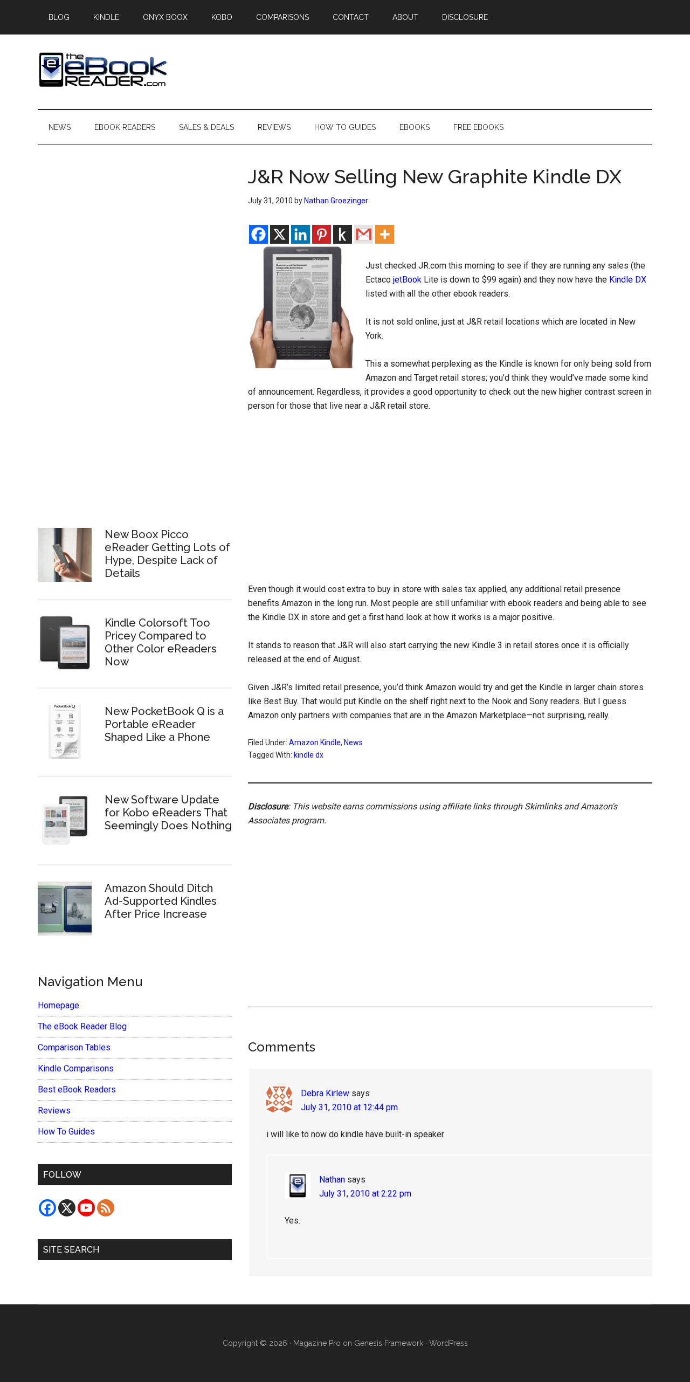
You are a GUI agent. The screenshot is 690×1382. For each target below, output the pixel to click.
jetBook (407, 279)
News (353, 742)
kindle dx (308, 755)
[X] (279, 234)
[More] (384, 234)
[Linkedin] (300, 234)
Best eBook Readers (77, 1089)
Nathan (332, 1179)
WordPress (448, 1343)
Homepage (58, 1005)
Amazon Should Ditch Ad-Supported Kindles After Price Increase (161, 901)
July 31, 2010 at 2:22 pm (365, 1193)
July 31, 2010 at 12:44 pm (349, 1107)
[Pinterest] (321, 234)
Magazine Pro (317, 1343)
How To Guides (66, 1131)
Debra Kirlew (325, 1093)
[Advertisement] (450, 502)
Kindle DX (627, 279)
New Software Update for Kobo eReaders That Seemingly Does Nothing (168, 812)
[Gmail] (363, 234)
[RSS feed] (105, 1207)
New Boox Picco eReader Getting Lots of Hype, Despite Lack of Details (167, 554)
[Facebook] (258, 234)
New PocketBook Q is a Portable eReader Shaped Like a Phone (164, 724)
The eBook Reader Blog (82, 1026)
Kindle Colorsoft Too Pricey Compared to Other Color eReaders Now (161, 642)
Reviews (54, 1110)
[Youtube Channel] (86, 1207)
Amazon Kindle (315, 742)
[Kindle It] (342, 234)
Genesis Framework (388, 1343)
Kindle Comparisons (76, 1068)
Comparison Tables (74, 1047)
